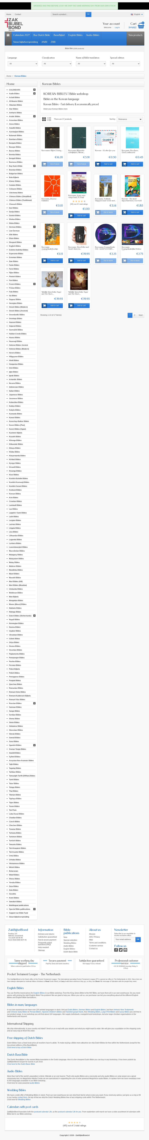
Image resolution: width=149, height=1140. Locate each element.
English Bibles (75, 35)
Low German (14, 231)
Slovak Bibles (14, 734)
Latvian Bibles (15, 524)
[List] (49, 119)
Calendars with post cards (22, 1107)
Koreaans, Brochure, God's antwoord (130, 151)
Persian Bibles (15, 665)
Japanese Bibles (16, 395)
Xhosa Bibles (14, 879)
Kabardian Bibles (16, 402)
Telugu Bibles (14, 787)
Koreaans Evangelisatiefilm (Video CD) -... (131, 249)
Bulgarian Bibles (16, 174)
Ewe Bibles (13, 261)
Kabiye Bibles (15, 406)
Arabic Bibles (14, 116)
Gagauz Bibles (15, 299)
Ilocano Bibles (15, 383)
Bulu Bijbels (14, 177)
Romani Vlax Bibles (17, 700)
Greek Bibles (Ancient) (18, 311)
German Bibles (15, 227)
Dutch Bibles (73, 1010)
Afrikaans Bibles (16, 101)
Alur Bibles (13, 109)
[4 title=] (82, 201)
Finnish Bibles (15, 276)
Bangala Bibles (15, 143)
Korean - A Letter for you (105, 150)
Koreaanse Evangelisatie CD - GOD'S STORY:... (105, 248)
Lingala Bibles (15, 528)
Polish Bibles (14, 673)
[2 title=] (76, 201)
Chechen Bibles (15, 825)
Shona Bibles (14, 719)
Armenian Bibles (16, 120)
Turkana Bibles (15, 833)
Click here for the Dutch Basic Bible (21, 1064)
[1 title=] (73, 201)
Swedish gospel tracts (74, 1012)
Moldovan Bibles (16, 593)
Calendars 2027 (21, 35)
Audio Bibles (92, 35)
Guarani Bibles (15, 322)
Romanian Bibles (16, 688)
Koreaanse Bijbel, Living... (52, 150)
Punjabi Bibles (15, 681)
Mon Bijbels (14, 597)
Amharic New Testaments (123, 1010)
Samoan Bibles (15, 707)
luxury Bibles (124, 1012)
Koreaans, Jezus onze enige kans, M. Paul (76, 196)
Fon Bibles (13, 280)
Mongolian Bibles (16, 600)
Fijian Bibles (14, 273)
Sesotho (12, 894)
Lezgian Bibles (15, 520)
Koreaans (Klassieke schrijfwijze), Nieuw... (76, 151)
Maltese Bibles (15, 566)
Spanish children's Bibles (52, 1012)
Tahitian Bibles (15, 772)
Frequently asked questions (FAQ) (45, 944)
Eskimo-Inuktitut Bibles (18, 250)
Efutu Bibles (14, 238)
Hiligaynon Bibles (16, 356)
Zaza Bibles (14, 886)
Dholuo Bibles (15, 219)
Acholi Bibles (14, 97)
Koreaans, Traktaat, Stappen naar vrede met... (105, 200)
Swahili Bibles (15, 753)
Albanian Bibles (15, 105)
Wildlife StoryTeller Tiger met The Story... (51, 293)
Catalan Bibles (15, 185)
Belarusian (13, 871)
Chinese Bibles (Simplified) (20, 196)
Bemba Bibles (15, 155)
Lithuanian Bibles (16, 536)
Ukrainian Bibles (16, 635)
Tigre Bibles (14, 802)
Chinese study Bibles (19, 1012)
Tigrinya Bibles (15, 799)
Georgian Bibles (15, 303)
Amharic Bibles (15, 113)
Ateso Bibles (14, 124)
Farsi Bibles (14, 269)
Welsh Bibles (14, 867)
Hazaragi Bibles (15, 341)
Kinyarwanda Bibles (17, 456)
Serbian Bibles (15, 715)
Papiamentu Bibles (17, 654)
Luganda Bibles (15, 539)
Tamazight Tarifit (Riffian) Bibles (22, 776)
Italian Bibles (14, 391)
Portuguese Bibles (16, 677)
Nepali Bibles (14, 619)
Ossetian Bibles (15, 650)
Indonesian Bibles (16, 387)
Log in (117, 27)
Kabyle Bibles (15, 410)
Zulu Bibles (13, 890)
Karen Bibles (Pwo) (17, 425)
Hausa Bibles (14, 337)
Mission (92, 934)
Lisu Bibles (13, 532)
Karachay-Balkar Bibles (19, 421)
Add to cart (108, 164)
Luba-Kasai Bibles (16, 814)
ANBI (44, 41)
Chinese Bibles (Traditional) (20, 200)
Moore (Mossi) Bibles (17, 604)
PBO (91, 940)
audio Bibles (35, 1083)
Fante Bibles (14, 265)
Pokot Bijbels (14, 669)
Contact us (93, 949)
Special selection (70, 940)
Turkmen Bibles (15, 837)
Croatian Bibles (15, 501)
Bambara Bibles (15, 139)
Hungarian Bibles (16, 364)
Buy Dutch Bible (41, 35)
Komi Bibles (14, 898)
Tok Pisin (12, 810)
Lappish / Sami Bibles (18, 513)
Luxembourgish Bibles (18, 547)
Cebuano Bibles (15, 189)
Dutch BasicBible (17, 1054)
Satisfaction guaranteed (47, 937)
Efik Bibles (13, 235)
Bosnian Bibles (15, 170)
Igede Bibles (14, 376)
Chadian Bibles (15, 818)
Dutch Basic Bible (71, 952)
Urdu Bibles (14, 856)
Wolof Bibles (14, 875)
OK (88, 14)
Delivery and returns (46, 934)
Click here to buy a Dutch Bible (19, 1047)
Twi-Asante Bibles (16, 852)
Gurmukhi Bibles (16, 330)
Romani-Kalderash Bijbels (20, 696)
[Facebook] (116, 950)
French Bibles (15, 284)
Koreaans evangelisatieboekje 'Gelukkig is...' (50, 249)
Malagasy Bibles (16, 555)
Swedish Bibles (15, 901)
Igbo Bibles (13, 372)
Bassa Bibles (14, 151)
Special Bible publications (19, 909)
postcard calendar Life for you (69, 1112)
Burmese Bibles (15, 162)
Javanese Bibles (16, 399)
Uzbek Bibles (14, 638)
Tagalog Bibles (15, 768)
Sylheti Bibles (14, 757)
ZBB (53, 41)
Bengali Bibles (15, 158)
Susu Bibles (14, 741)
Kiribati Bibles (15, 459)
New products (135, 35)
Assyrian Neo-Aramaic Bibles (21, 761)
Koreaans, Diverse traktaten (49, 200)
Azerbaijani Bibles (16, 132)
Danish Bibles (15, 216)
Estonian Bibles (15, 257)
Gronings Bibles (15, 318)
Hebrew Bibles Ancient (18, 345)
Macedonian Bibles (17, 551)
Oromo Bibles (14, 646)
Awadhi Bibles (15, 128)
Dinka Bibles (14, 223)
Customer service (96, 946)
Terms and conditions (97, 943)
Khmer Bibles (14, 181)
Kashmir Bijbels (15, 433)
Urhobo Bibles (15, 860)
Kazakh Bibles (15, 437)
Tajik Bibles (13, 764)
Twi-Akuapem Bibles (17, 848)
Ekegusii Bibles (15, 242)
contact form (22, 1097)
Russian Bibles (15, 703)
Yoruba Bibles (15, 882)
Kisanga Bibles (15, 471)
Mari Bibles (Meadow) (18, 585)
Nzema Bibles (15, 627)
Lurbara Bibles (15, 543)
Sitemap (41, 950)
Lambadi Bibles (15, 505)
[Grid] (44, 119)
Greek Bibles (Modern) (18, 307)
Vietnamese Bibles (17, 863)
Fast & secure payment (47, 940)
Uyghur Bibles (15, 631)
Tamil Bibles (14, 780)
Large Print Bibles (108, 1012)
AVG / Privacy (94, 937)
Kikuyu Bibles (15, 448)
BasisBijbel (59, 35)
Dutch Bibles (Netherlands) (20, 616)
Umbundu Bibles (16, 589)
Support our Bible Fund (18, 913)
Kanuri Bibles (14, 418)
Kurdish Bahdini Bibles (18, 478)
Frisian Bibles (14, 288)
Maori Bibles (14, 574)
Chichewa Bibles (16, 193)
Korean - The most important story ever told (132, 200)
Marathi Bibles (15, 578)
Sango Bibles (14, 711)
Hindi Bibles (14, 360)
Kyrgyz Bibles (15, 463)
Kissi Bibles (14, 475)
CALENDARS (14, 90)
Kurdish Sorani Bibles (18, 486)
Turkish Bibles (15, 841)
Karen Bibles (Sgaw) (17, 429)
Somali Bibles (14, 738)
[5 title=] (84, 201)
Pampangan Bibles (17, 658)
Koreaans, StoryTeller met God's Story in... (78, 248)
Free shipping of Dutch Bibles (25, 1038)
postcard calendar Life (43, 1112)
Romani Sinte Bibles (17, 692)
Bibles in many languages (22, 1004)
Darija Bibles (14, 212)
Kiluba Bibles (14, 452)
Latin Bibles (14, 517)
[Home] (8, 39)
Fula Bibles (13, 292)
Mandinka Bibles (16, 570)
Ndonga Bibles (15, 612)
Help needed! (43, 947)
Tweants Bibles (15, 844)
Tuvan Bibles (14, 806)
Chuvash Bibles (15, 204)
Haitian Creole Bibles (17, 334)
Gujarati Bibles (15, 326)
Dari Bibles (13, 208)
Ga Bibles (13, 296)
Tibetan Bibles (15, 795)
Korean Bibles (15, 494)
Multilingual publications (19, 905)
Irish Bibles (13, 368)
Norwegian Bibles (16, 623)
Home (11, 84)
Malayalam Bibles (16, 558)
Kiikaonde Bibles (16, 444)
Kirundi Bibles (15, 467)
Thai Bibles (13, 791)
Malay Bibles (14, 562)
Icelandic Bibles (15, 379)
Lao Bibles (13, 509)
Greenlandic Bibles (17, 315)
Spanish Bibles (15, 745)
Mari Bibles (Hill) (16, 581)
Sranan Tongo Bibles (17, 749)
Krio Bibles (13, 498)
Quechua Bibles (15, 684)
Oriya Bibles (14, 642)
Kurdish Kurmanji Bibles (19, 482)
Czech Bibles (14, 821)
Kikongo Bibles (15, 440)
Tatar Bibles (14, 783)
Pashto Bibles (15, 661)
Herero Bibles (15, 353)
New (65, 937)
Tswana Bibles (15, 829)
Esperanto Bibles (16, 254)
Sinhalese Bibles (16, 726)
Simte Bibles (14, 722)
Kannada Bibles (15, 414)
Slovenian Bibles (16, 730)
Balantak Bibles (15, 136)
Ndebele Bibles (15, 608)
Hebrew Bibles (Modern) (19, 349)
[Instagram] (125, 950)
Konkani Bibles (15, 490)
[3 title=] (79, 201)
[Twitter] (121, 950)
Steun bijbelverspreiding (25, 41)
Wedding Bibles (70, 943)
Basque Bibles (15, 147)
